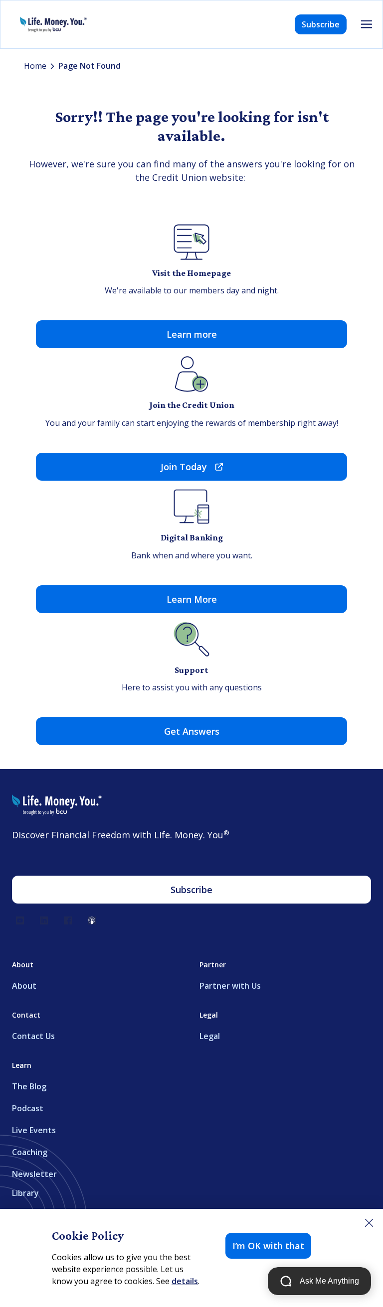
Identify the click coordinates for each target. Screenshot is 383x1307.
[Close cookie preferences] (369, 1223)
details (185, 1281)
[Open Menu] (367, 24)
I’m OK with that (268, 1246)
